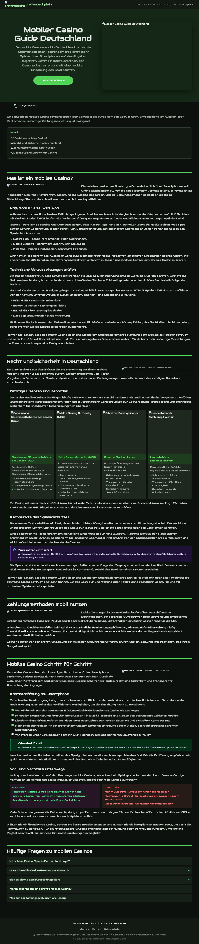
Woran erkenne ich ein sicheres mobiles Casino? (40, 888)
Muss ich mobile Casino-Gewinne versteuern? (39, 870)
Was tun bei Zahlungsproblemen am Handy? (37, 898)
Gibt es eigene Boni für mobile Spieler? (34, 879)
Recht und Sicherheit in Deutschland (37, 143)
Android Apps (165, 4)
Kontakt (97, 929)
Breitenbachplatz (39, 4)
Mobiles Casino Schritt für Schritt (35, 152)
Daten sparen (186, 4)
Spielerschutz (111, 929)
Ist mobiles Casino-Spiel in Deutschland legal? (39, 861)
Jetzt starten (52, 80)
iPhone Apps (144, 4)
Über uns (84, 929)
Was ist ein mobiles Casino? (30, 138)
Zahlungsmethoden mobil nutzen (34, 147)
